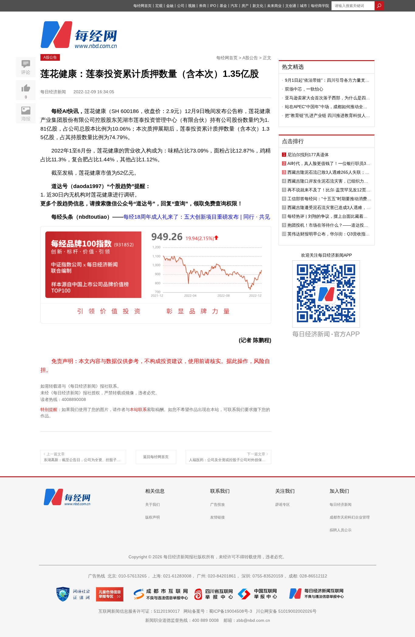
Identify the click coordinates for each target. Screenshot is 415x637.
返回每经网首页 (156, 457)
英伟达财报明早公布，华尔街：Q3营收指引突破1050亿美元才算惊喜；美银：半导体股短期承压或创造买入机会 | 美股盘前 (328, 234)
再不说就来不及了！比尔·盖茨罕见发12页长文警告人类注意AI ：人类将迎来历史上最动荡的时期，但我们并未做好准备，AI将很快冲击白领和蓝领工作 (328, 190)
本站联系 (138, 409)
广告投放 (217, 504)
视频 (191, 6)
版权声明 (152, 517)
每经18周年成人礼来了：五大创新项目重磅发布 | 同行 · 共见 (196, 217)
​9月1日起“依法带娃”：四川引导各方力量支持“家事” (327, 80)
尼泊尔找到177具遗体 (308, 154)
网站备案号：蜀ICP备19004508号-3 (219, 611)
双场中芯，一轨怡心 (304, 89)
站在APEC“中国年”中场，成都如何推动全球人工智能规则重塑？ (326, 106)
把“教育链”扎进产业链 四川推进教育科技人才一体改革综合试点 (327, 115)
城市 (303, 6)
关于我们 (152, 504)
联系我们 (220, 491)
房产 (245, 6)
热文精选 (293, 67)
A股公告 (50, 57)
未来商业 (274, 6)
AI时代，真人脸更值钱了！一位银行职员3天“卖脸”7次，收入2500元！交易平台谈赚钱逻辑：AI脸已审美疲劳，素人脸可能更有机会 (329, 163)
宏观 (159, 6)
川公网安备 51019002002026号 (286, 611)
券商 (202, 6)
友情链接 (217, 517)
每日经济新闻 (341, 504)
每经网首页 (142, 6)
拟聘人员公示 (341, 530)
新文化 (257, 6)
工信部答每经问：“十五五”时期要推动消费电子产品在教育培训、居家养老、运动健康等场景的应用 (329, 199)
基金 (223, 6)
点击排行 (293, 141)
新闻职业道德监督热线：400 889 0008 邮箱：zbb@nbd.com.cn (207, 620)
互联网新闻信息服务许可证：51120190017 (140, 611)
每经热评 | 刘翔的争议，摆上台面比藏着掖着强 (327, 216)
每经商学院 (320, 6)
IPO (213, 6)
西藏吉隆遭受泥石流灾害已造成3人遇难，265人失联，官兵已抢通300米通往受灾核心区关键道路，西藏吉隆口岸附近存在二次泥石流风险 (328, 207)
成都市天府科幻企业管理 (350, 517)
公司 (180, 6)
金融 (169, 6)
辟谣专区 (282, 504)
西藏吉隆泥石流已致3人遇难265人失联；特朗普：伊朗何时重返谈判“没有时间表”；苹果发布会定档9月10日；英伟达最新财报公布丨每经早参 (329, 172)
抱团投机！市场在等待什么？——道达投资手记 (327, 225)
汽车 (234, 6)
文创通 (290, 6)
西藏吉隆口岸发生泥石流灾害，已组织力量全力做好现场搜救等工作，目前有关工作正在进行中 (327, 181)
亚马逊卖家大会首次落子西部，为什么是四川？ (325, 98)
